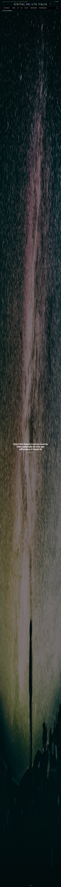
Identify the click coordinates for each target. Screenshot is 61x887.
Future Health (7, 7)
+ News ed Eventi (33, 7)
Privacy (15, 1)
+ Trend (13, 7)
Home (4, 10)
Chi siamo (4, 1)
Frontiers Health (43, 7)
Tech (21, 7)
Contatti (11, 1)
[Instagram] (57, 1)
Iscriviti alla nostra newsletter (23, 1)
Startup (26, 7)
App (18, 7)
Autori (8, 1)
